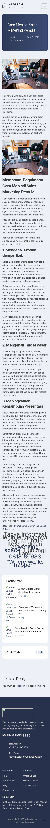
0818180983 (25, 556)
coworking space (21, 548)
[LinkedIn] (42, 652)
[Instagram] (40, 652)
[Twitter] (36, 652)
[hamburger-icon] (44, 6)
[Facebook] (38, 652)
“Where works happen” (25, 563)
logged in (20, 685)
